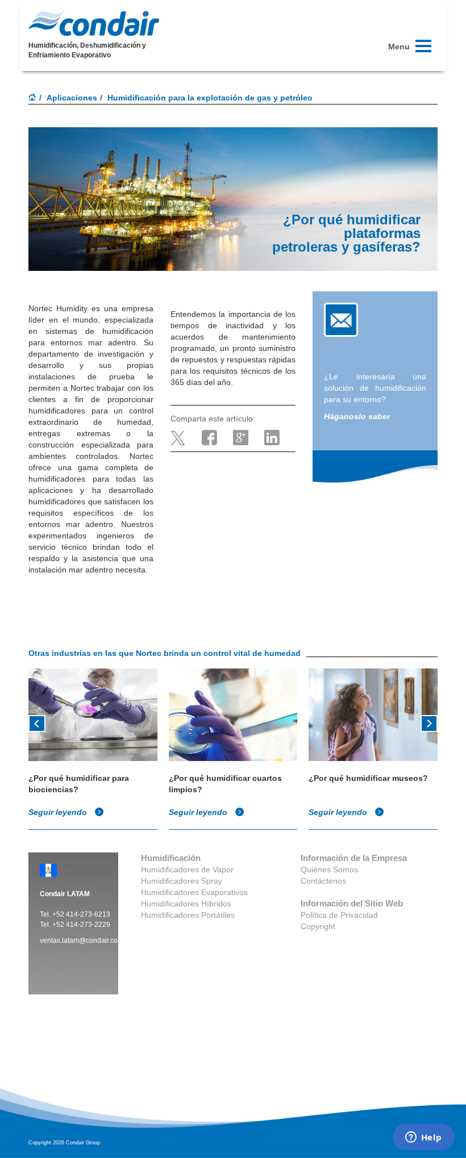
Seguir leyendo (58, 812)
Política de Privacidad (339, 914)
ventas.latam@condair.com (81, 940)
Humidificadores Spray (181, 880)
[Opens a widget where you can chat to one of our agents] (423, 1138)
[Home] (32, 98)
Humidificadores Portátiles (188, 914)
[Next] (429, 722)
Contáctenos (323, 880)
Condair (93, 23)
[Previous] (36, 722)
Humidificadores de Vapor (187, 869)
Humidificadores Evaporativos (194, 892)
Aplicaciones (72, 97)
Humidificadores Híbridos (186, 903)
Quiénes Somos (329, 869)
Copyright (318, 926)
